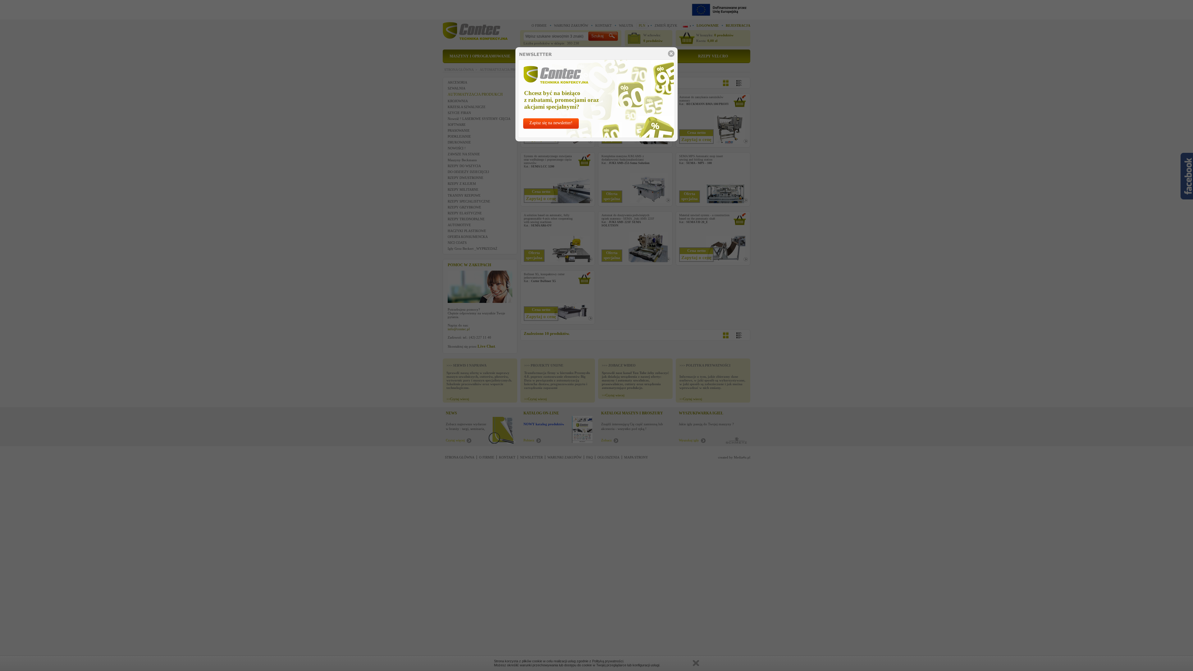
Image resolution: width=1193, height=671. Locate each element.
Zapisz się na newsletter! (551, 123)
